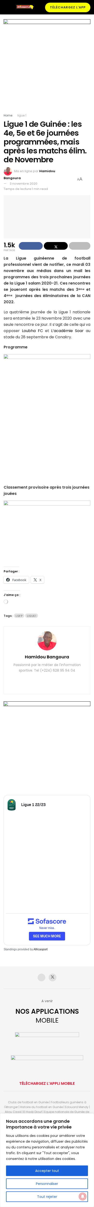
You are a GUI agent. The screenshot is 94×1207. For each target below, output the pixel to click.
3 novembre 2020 (23, 183)
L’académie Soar (67, 331)
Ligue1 (31, 616)
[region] (47, 1160)
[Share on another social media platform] (79, 246)
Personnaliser (47, 1183)
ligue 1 (21, 115)
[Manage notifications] (83, 1196)
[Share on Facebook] (31, 246)
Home (8, 115)
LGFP (19, 616)
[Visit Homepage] (26, 7)
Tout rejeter (47, 1196)
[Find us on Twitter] (52, 977)
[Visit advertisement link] (47, 66)
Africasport (40, 949)
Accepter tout (47, 1170)
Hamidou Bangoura (47, 657)
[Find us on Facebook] (41, 977)
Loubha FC (32, 331)
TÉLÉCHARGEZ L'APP (68, 7)
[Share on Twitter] (56, 246)
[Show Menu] (6, 7)
